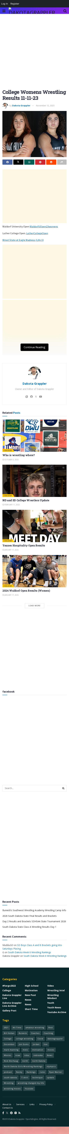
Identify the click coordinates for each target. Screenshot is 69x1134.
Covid (40, 1038)
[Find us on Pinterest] (11, 1113)
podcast (8, 1072)
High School (31, 985)
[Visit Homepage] (32, 10)
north (25, 1061)
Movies (7, 1055)
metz (25, 1050)
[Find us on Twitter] (7, 1113)
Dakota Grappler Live (12, 997)
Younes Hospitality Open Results (23, 545)
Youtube (29, 1088)
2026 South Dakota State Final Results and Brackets (29, 915)
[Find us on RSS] (19, 1113)
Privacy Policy (46, 1104)
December (9, 1044)
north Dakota (38, 1061)
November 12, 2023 (45, 105)
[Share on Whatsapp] (29, 162)
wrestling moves (12, 1088)
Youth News (54, 1007)
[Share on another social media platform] (62, 162)
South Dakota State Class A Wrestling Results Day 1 (29, 926)
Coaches (35, 1033)
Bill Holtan (9, 1033)
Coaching (48, 1033)
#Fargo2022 (9, 985)
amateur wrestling (35, 1027)
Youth (50, 1002)
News (28, 999)
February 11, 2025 (12, 505)
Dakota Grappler (21, 105)
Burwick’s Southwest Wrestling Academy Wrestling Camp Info (34, 910)
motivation (37, 1050)
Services (20, 1104)
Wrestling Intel (56, 990)
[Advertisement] (34, 53)
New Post (30, 995)
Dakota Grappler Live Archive (12, 1004)
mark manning (11, 1050)
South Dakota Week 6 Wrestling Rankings (29, 952)
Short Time (31, 1009)
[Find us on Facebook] (3, 1113)
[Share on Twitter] (18, 162)
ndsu (26, 1055)
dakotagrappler (55, 1038)
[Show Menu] (3, 10)
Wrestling (8, 1083)
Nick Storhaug (11, 1061)
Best (50, 1027)
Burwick (23, 1033)
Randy (19, 1072)
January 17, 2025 (11, 550)
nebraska (38, 1055)
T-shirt (24, 1077)
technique (37, 1077)
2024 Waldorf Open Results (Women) (26, 590)
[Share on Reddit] (51, 162)
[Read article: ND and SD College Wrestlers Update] (34, 481)
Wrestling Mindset (53, 997)
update (50, 1077)
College (8, 450)
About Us (6, 1104)
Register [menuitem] (14, 3)
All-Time (17, 1027)
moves (50, 1050)
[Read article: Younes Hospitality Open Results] (34, 526)
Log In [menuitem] (4, 3)
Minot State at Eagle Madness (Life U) (23, 240)
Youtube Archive (56, 1012)
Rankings (31, 1072)
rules (42, 1072)
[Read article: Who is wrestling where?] (34, 436)
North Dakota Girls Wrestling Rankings (23, 1066)
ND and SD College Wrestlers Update (25, 500)
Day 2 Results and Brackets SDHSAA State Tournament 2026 (34, 921)
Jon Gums (24, 1044)
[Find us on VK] (15, 1113)
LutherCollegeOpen (37, 233)
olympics (51, 1066)
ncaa (17, 1055)
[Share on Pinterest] (40, 162)
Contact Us (7, 1107)
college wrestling (24, 1038)
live (45, 1044)
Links (32, 1104)
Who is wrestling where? (18, 455)
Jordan (36, 1044)
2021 (6, 1027)
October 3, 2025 (11, 460)
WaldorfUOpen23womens (44, 226)
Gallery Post (9, 1010)
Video (50, 985)
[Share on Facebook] (7, 162)
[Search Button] (65, 10)
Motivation (31, 990)
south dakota (10, 1077)
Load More (34, 605)
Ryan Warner (55, 1072)
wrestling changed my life (31, 1083)
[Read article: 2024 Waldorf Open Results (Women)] (34, 571)
